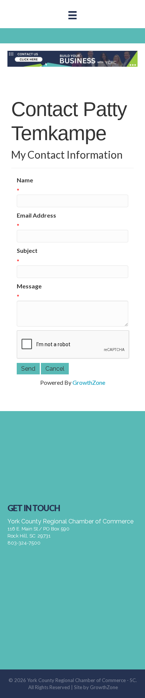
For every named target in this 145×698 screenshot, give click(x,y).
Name (25, 179)
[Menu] (72, 15)
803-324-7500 (24, 543)
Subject (27, 250)
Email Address (36, 215)
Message (29, 286)
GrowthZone (88, 382)
